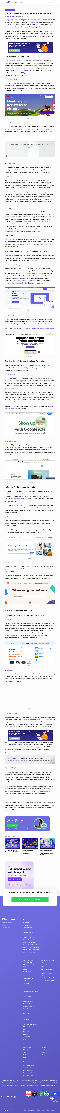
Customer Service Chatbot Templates (32, 1017)
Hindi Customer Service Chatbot (49, 1080)
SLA (43, 1110)
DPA (48, 1110)
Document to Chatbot (28, 932)
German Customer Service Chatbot (29, 1083)
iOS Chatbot (26, 922)
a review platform (18, 498)
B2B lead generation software (41, 65)
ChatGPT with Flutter (28, 930)
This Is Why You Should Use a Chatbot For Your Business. (38, 328)
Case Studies (26, 1019)
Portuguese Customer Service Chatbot (49, 1083)
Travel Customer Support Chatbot (48, 980)
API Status (43, 1054)
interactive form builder (31, 180)
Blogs (24, 1039)
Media (24, 1057)
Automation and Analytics (29, 1006)
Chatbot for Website (27, 999)
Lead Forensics (12, 79)
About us (25, 1054)
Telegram (41, 273)
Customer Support (9, 7)
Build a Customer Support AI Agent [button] (30, 899)
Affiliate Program (27, 1049)
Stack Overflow (44, 1052)
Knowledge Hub (26, 1031)
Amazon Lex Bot (27, 925)
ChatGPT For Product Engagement (31, 952)
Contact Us (43, 1047)
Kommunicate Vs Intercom (29, 1068)
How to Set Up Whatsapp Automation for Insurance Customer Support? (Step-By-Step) (46, 852)
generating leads (33, 22)
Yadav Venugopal (11, 16)
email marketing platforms (36, 747)
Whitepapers (26, 1022)
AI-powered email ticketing (17, 760)
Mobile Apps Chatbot (28, 1001)
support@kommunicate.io (7, 922)
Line (48, 273)
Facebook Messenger (25, 273)
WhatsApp (35, 273)
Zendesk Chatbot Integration (29, 1008)
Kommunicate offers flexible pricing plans (24, 280)
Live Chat (25, 981)
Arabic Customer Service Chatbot (10, 1080)
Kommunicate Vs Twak (28, 1072)
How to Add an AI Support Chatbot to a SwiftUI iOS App (12, 851)
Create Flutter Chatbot (28, 937)
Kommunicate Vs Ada (28, 1075)
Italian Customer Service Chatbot (10, 1085)
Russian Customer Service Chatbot (49, 1085)
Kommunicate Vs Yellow (28, 1070)
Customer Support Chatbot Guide (30, 1024)
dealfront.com (11, 239)
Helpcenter (43, 1049)
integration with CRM (11, 276)
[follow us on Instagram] (15, 1097)
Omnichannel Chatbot (28, 994)
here (35, 807)
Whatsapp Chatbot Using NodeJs (30, 944)
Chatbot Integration (27, 996)
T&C (25, 1110)
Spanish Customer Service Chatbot (30, 1080)
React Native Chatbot (28, 935)
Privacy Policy (31, 1110)
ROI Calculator (26, 1036)
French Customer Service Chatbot (10, 1083)
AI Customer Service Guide (29, 1026)
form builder (13, 221)
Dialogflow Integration (28, 978)
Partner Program (27, 1047)
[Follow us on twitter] (2, 1097)
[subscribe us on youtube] (11, 1097)
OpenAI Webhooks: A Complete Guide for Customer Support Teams (30, 852)
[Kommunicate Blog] (15, 2)
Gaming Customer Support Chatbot (49, 977)
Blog (3, 7)
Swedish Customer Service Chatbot (29, 1085)
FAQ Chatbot (26, 983)
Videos (24, 1029)
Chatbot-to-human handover (35, 276)
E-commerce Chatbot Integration (30, 991)
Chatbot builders (10, 255)
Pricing (24, 1052)
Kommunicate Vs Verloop (29, 1065)
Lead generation (9, 20)
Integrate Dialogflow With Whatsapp (31, 949)
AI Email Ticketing (27, 971)
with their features (14, 283)
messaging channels (46, 271)
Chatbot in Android (27, 927)
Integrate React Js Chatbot (29, 942)
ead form (29, 70)
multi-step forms (43, 221)
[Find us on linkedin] (8, 1097)
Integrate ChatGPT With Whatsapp (31, 947)
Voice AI (25, 969)
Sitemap (53, 1110)
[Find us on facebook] (5, 1097)
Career (38, 1110)
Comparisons (26, 1034)
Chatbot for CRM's (27, 1003)
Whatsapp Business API (28, 939)
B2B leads (38, 63)
